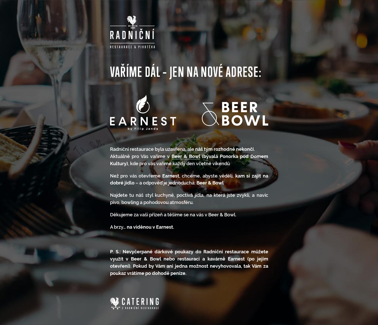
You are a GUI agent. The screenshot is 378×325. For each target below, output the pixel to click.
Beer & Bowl (186, 156)
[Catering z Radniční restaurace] (134, 303)
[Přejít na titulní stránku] (132, 31)
